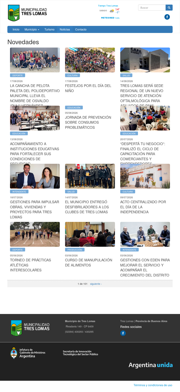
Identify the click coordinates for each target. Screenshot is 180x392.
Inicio (16, 29)
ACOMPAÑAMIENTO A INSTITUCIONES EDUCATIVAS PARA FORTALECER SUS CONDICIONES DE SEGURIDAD (34, 153)
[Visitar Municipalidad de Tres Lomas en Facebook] (167, 16)
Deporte (17, 75)
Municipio (31, 29)
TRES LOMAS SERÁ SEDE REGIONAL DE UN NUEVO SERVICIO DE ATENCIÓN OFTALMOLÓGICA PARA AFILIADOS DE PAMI (141, 95)
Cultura (73, 75)
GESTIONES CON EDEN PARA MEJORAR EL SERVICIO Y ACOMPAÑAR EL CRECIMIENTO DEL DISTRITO (145, 267)
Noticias (65, 29)
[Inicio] (28, 13)
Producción (75, 249)
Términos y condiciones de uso (153, 385)
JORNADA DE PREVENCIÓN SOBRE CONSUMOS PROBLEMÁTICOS (88, 122)
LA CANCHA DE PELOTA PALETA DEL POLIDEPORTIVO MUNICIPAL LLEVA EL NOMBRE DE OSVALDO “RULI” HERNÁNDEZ (35, 95)
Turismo (49, 29)
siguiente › (96, 283)
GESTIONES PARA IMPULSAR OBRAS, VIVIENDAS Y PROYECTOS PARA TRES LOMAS (34, 209)
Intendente (19, 191)
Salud (126, 75)
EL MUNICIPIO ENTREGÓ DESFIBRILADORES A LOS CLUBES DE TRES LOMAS (87, 206)
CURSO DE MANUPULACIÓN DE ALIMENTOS (88, 262)
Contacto (80, 29)
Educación (18, 133)
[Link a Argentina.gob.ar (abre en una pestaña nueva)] (151, 365)
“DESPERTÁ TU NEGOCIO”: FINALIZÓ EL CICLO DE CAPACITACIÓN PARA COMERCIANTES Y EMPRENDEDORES (142, 153)
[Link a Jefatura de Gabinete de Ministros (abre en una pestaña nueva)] (27, 352)
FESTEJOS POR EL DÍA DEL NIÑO (88, 88)
